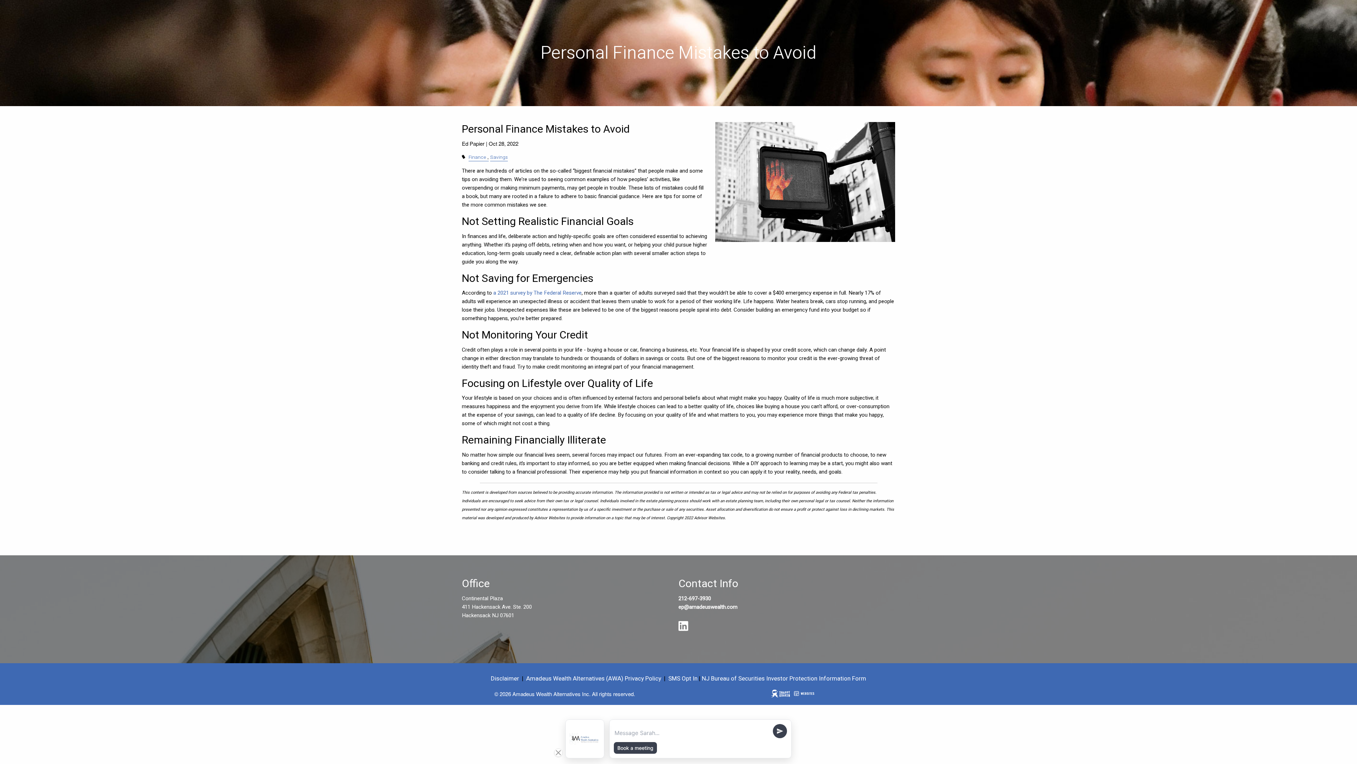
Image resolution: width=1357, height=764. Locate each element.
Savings (499, 157)
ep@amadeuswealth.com (708, 607)
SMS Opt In (683, 678)
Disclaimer (505, 678)
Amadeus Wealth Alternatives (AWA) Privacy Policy (594, 678)
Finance (477, 157)
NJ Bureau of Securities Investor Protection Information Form (784, 678)
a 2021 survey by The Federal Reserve (537, 293)
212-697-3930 (694, 598)
